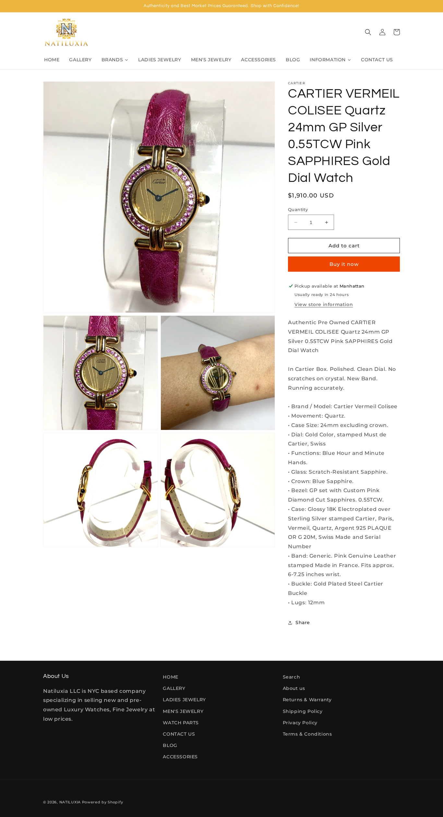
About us (294, 688)
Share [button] (302, 622)
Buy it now (344, 264)
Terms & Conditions (307, 734)
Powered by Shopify (102, 802)
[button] (368, 32)
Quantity (298, 209)
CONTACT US (179, 734)
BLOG (170, 745)
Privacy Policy (300, 723)
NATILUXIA (70, 802)
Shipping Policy (303, 711)
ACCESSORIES (180, 757)
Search (291, 677)
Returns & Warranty (307, 700)
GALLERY (174, 688)
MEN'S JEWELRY (183, 711)
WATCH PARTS (181, 723)
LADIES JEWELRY (184, 700)
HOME (170, 677)
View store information (323, 304)
